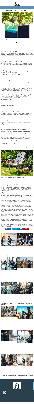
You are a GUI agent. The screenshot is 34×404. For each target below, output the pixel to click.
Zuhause (3, 399)
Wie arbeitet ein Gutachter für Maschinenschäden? (25, 303)
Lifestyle (3, 394)
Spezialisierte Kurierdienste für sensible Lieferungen (8, 375)
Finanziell (3, 392)
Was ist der (9, 377)
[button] (17, 7)
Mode (3, 395)
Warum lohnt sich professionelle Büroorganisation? (25, 375)
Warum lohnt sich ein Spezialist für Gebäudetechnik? (25, 352)
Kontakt (3, 400)
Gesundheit (4, 393)
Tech (3, 398)
